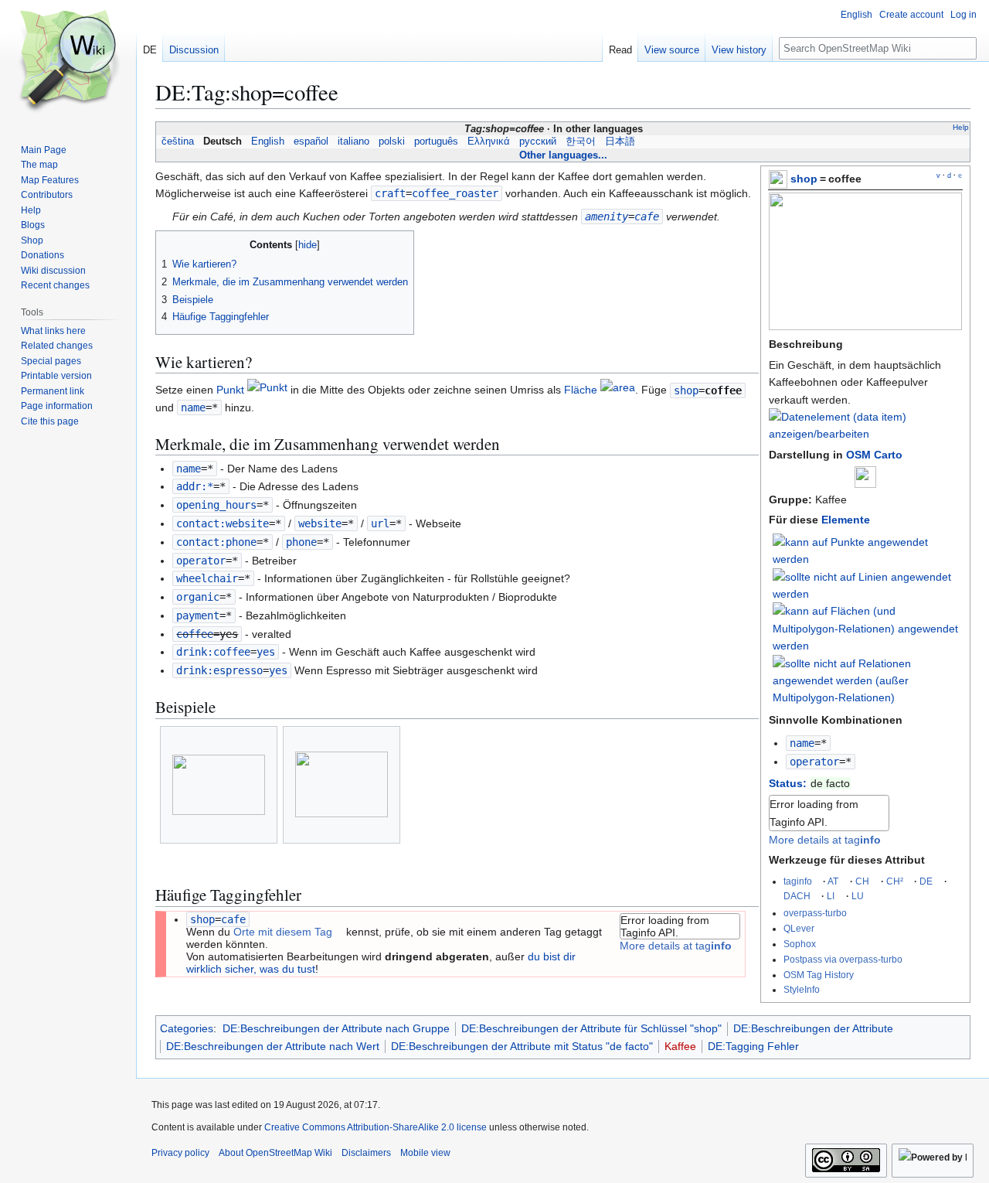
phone (301, 542)
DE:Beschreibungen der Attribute (813, 1028)
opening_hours (216, 505)
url (380, 523)
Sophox (799, 944)
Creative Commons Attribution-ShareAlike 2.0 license (375, 1127)
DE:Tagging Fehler (753, 1046)
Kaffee (680, 1046)
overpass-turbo (815, 913)
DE (926, 881)
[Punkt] (267, 390)
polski (392, 141)
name (802, 743)
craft (390, 193)
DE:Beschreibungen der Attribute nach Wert (272, 1046)
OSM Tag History (818, 975)
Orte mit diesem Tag (282, 932)
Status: (788, 783)
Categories (186, 1028)
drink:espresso (219, 670)
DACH (797, 896)
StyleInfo (801, 989)
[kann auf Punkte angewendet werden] (868, 550)
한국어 (580, 141)
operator (814, 761)
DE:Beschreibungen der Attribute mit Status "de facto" (522, 1046)
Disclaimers (366, 1152)
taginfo (797, 881)
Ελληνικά (488, 141)
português (436, 141)
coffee (194, 634)
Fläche (580, 390)
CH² (894, 881)
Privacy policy (180, 1152)
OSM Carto (874, 454)
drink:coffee (213, 652)
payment (197, 615)
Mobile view (425, 1152)
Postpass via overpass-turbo (842, 959)
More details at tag (825, 840)
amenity (606, 216)
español (311, 141)
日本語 (620, 141)
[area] (617, 390)
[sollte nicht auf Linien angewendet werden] (868, 584)
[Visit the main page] (68, 62)
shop (803, 178)
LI (830, 896)
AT (833, 881)
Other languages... (563, 155)
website (320, 523)
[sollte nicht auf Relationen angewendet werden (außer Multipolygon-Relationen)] (868, 679)
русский (537, 141)
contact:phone (216, 542)
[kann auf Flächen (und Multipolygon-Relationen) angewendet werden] (868, 628)
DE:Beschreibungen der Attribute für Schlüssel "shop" (591, 1028)
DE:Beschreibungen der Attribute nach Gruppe (336, 1028)
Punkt (230, 390)
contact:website (222, 523)
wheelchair (207, 578)
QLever (798, 928)
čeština (177, 141)
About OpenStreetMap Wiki (275, 1152)
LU (857, 896)
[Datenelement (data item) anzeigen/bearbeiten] (865, 434)
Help (961, 127)
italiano (353, 141)
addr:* (194, 486)
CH (862, 881)
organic (197, 597)
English (267, 141)
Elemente (845, 519)
